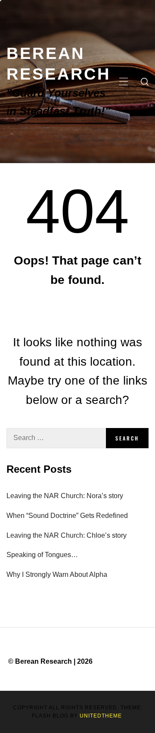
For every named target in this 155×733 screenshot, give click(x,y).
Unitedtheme (101, 716)
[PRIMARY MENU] (123, 82)
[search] (145, 82)
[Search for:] (56, 438)
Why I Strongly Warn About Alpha (56, 574)
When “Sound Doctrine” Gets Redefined (67, 515)
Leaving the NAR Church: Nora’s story (64, 495)
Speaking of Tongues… (42, 554)
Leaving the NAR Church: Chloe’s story (66, 535)
